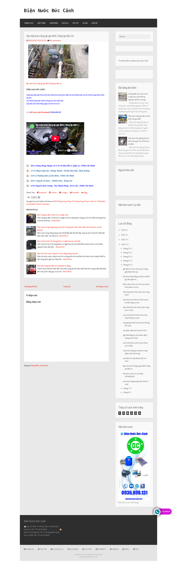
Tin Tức (75, 23)
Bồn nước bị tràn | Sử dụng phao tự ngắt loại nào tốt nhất (58, 241)
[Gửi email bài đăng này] (32, 197)
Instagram (73, 549)
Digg (85, 192)
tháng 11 (126, 253)
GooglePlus (57, 549)
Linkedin (114, 549)
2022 (123, 235)
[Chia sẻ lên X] (37, 197)
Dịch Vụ (65, 23)
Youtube (88, 549)
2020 (123, 244)
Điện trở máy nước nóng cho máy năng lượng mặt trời (57, 253)
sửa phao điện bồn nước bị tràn (135, 330)
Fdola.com (94, 557)
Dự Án (85, 23)
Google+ (64, 192)
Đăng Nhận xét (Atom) (39, 365)
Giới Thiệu (41, 23)
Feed (137, 549)
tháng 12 (126, 248)
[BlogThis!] (34, 197)
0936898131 (165, 511)
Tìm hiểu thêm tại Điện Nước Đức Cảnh (133, 61)
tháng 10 (126, 257)
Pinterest (101, 549)
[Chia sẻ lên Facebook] (39, 197)
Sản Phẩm (54, 23)
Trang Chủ (28, 23)
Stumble (75, 192)
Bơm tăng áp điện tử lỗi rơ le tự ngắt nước (52, 215)
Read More (56, 221)
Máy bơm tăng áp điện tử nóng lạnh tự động (54, 266)
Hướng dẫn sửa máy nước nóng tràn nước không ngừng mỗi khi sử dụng (138, 97)
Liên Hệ (94, 23)
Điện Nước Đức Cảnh (49, 10)
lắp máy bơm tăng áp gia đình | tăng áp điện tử (50, 36)
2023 (123, 230)
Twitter (54, 192)
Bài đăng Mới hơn (31, 286)
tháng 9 (126, 261)
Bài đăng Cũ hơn (102, 286)
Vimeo (126, 549)
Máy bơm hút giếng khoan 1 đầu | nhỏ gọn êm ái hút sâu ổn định (138, 141)
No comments (55, 40)
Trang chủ (67, 286)
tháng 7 (126, 388)
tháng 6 (126, 392)
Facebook (43, 192)
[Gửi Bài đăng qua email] (28, 197)
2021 (123, 240)
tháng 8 (126, 265)
